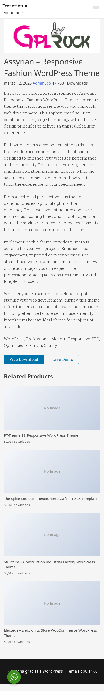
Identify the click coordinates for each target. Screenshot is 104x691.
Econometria (14, 5)
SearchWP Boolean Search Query (25, 690)
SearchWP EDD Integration (77, 690)
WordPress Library (8, 690)
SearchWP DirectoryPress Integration (59, 690)
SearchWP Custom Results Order (44, 690)
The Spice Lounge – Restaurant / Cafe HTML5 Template (51, 498)
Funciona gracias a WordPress (35, 671)
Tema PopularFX (82, 671)
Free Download (23, 359)
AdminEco (42, 83)
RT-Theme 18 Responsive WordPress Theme (41, 435)
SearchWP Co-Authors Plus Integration (34, 690)
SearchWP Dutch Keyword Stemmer (69, 690)
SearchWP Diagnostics (51, 690)
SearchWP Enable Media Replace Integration (87, 690)
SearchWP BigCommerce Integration (15, 690)
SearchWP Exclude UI (95, 690)
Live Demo (62, 359)
